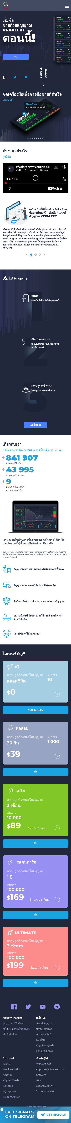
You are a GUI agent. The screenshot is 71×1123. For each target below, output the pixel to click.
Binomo (8, 1085)
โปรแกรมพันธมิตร (46, 1091)
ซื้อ (35, 771)
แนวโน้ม (40, 1039)
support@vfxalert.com (50, 1069)
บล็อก (39, 1080)
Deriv (6, 1063)
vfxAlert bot (43, 1063)
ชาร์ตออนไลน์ (43, 1034)
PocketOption (12, 1069)
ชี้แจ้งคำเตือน (10, 1034)
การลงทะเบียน (35, 709)
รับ (15, 56)
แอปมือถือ (41, 1074)
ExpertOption (12, 1096)
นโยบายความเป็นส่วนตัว (16, 1028)
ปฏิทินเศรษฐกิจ (44, 1028)
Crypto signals (45, 1045)
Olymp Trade (11, 1080)
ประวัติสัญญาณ (44, 1023)
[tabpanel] (35, 114)
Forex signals (44, 1050)
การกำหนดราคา (45, 1085)
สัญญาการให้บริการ (13, 1023)
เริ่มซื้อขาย (35, 424)
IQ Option (9, 1091)
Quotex (7, 1074)
